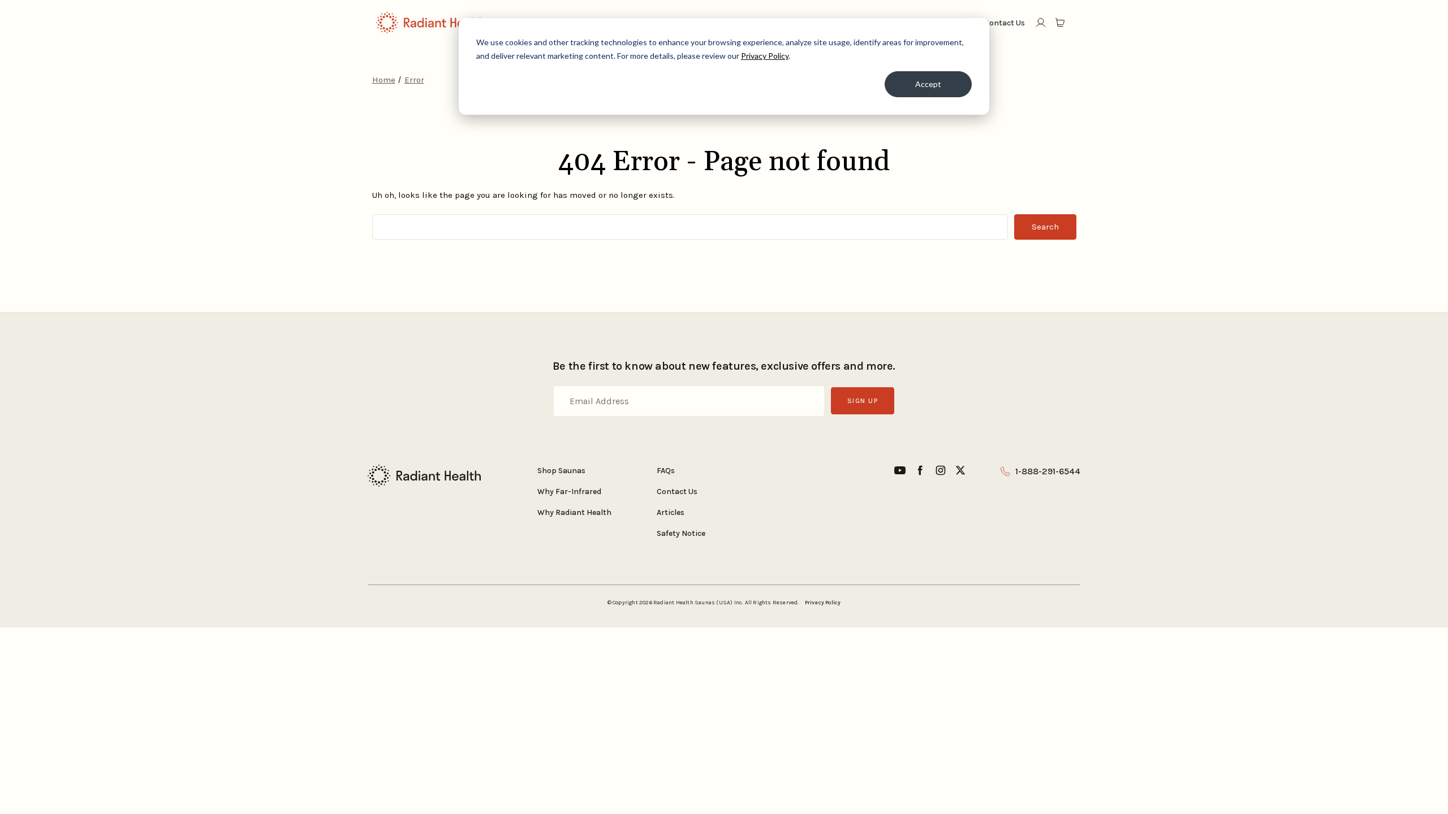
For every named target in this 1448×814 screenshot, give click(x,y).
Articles (670, 512)
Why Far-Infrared (569, 491)
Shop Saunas (561, 470)
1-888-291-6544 (1047, 471)
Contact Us (677, 491)
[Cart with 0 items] (1060, 23)
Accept (928, 84)
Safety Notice (681, 533)
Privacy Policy (764, 55)
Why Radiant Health (574, 512)
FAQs (666, 470)
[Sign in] (1040, 22)
